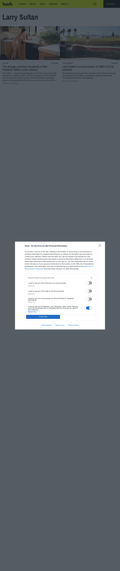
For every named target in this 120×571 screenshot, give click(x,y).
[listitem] (60, 278)
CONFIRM (43, 317)
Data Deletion (47, 325)
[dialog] (60, 286)
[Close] (100, 246)
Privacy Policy (73, 325)
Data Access (60, 325)
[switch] (89, 283)
